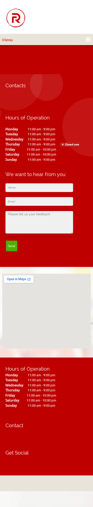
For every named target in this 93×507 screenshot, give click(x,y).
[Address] (18, 99)
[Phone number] (9, 99)
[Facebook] (8, 461)
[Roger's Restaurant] (15, 18)
